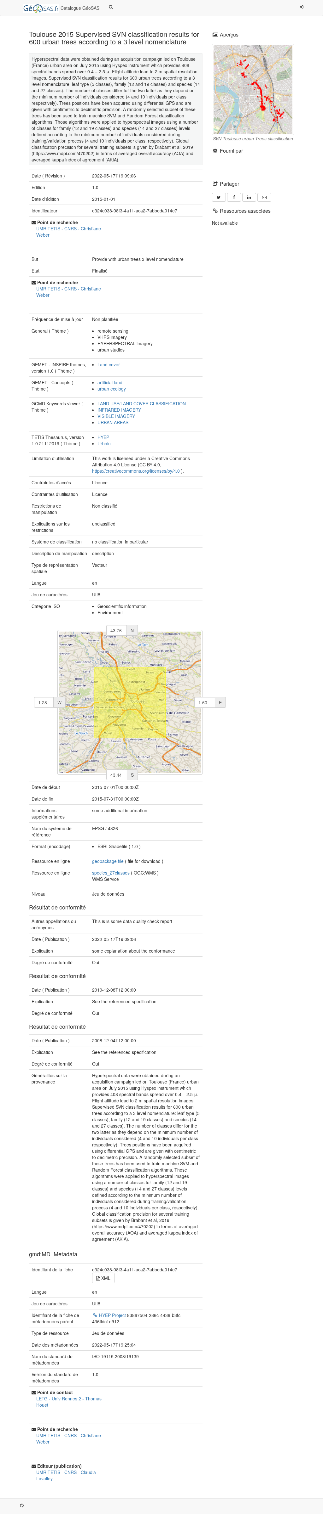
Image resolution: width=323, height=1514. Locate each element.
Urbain (104, 443)
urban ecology (111, 389)
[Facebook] (234, 197)
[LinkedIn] (249, 197)
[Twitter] (219, 197)
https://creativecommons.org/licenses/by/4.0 (136, 471)
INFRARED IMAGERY (119, 410)
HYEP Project (112, 1315)
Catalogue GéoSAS (79, 8)
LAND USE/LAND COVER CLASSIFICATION (141, 403)
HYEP (103, 437)
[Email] (264, 197)
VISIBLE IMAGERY (116, 416)
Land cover (108, 364)
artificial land (109, 382)
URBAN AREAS (112, 422)
